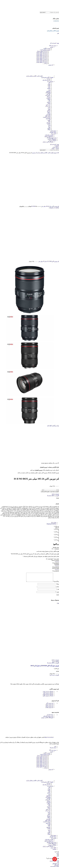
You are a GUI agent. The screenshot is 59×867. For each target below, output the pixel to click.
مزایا (58, 584)
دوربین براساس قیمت (45, 49)
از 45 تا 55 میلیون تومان (41, 56)
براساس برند (50, 81)
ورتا (49, 126)
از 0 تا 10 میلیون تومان (42, 51)
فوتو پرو (48, 114)
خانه (58, 152)
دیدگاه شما (56, 581)
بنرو (49, 89)
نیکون (49, 85)
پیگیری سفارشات (49, 135)
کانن (49, 82)
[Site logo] (52, 10)
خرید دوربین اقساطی (48, 716)
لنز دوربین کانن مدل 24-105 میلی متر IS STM (45, 206)
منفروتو (48, 122)
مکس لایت (47, 95)
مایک (49, 121)
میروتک (48, 96)
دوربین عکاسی (46, 48)
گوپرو (49, 119)
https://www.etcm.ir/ (49, 737)
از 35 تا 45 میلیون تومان (41, 55)
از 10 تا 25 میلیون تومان (41, 52)
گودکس (48, 93)
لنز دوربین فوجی (49, 707)
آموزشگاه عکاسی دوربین (47, 717)
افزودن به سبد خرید (54, 491)
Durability (56, 564)
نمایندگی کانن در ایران (48, 141)
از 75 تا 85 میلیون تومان (41, 60)
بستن (57, 853)
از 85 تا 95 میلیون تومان (41, 62)
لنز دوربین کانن (49, 703)
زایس (49, 107)
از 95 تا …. (45, 63)
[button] (54, 675)
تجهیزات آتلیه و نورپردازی (47, 77)
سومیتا (48, 111)
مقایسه (54, 849)
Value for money (55, 560)
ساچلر (48, 110)
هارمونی (48, 98)
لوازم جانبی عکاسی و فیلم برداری (34, 76)
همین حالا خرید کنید (45, 491)
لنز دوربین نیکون (49, 706)
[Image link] (52, 681)
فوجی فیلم (47, 115)
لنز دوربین (50, 64)
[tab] (28, 522)
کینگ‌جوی (48, 118)
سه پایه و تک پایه (46, 80)
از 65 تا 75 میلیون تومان (41, 59)
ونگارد (48, 128)
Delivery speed (55, 568)
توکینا (49, 103)
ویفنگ (49, 129)
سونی (49, 84)
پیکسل (48, 88)
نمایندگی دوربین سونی (48, 691)
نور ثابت (48, 78)
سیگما (48, 113)
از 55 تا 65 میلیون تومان (41, 58)
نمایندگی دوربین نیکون (48, 695)
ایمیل (57, 592)
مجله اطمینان (50, 714)
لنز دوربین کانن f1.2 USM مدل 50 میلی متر (48, 261)
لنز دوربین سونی (49, 704)
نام (58, 589)
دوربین (51, 47)
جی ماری (48, 104)
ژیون (49, 109)
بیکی (49, 100)
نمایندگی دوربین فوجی (48, 694)
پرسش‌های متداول (48, 136)
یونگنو (49, 99)
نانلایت (48, 124)
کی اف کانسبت (46, 117)
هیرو (49, 125)
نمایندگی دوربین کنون (48, 692)
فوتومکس (48, 92)
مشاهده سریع (55, 661)
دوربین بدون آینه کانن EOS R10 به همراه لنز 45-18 (45, 665)
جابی (49, 87)
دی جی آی (47, 106)
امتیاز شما (56, 559)
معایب (57, 586)
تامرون (48, 102)
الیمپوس (48, 91)
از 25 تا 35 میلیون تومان (41, 53)
